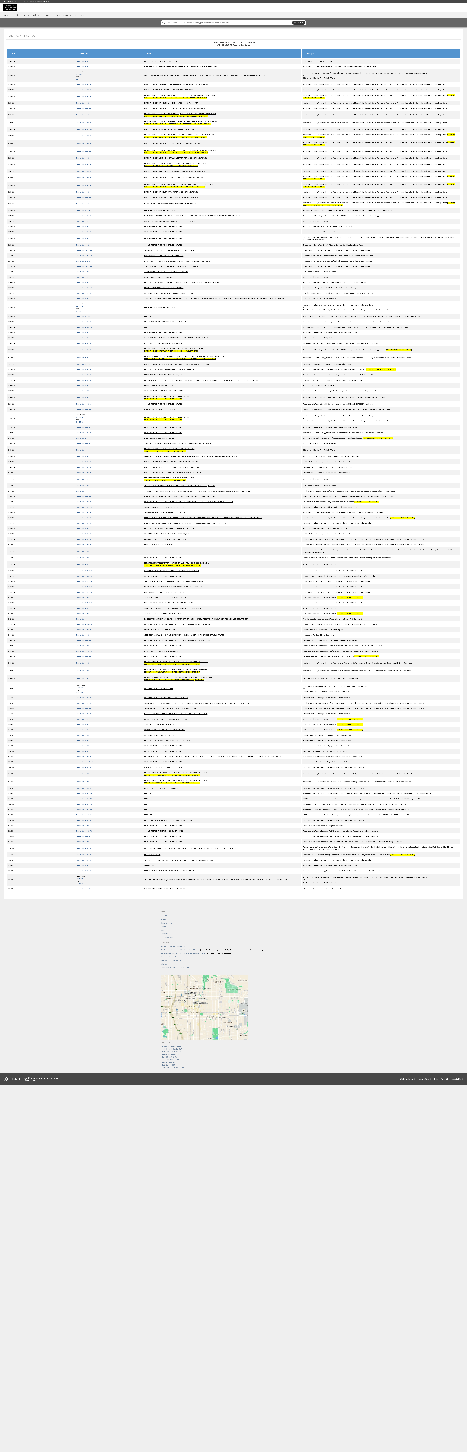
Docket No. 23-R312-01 (83, 249)
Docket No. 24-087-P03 (83, 814)
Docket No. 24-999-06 (82, 490)
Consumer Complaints (169, 953)
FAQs (162, 926)
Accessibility (457, 1119)
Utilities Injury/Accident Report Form (173, 943)
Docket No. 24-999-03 (82, 292)
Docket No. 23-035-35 (82, 226)
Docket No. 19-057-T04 (83, 66)
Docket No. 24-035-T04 (83, 841)
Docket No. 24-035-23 (82, 734)
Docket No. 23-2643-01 (83, 363)
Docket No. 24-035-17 (82, 456)
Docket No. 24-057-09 (82, 408)
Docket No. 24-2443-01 (83, 888)
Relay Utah (164, 960)
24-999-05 (78, 73)
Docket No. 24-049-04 (82, 231)
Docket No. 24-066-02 (82, 321)
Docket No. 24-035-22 (82, 825)
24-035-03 (78, 687)
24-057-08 (78, 305)
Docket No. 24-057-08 (82, 522)
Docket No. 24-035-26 (82, 403)
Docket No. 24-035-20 (82, 390)
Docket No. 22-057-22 (82, 678)
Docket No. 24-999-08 (82, 656)
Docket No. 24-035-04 (82, 84)
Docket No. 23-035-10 (82, 385)
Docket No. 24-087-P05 (83, 803)
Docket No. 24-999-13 (82, 220)
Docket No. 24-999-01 (82, 618)
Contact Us (164, 930)
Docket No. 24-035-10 (82, 60)
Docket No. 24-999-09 (82, 538)
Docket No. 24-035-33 (82, 662)
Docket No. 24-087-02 (82, 215)
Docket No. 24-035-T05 (83, 650)
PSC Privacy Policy (167, 933)
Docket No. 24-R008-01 (83, 575)
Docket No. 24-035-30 (82, 781)
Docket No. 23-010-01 (82, 461)
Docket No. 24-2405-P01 (83, 316)
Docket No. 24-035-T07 (83, 238)
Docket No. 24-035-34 (82, 528)
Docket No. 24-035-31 (82, 773)
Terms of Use (424, 1119)
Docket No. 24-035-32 (82, 670)
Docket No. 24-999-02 (82, 379)
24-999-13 (78, 78)
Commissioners (166, 919)
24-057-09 (78, 310)
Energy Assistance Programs (171, 957)
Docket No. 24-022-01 (82, 244)
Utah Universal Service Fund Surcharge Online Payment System (196, 950)
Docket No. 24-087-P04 (83, 809)
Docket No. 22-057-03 (82, 432)
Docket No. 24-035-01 (82, 369)
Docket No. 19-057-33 (82, 357)
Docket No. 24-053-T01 (83, 750)
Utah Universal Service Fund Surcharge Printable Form (218, 946)
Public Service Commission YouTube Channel (177, 964)
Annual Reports (166, 912)
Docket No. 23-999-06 (82, 501)
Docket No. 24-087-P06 (83, 798)
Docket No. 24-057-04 (82, 496)
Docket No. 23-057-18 (82, 437)
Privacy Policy (441, 1119)
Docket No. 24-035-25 (82, 557)
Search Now (298, 22)
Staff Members (166, 923)
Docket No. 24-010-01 (82, 639)
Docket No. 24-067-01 (82, 847)
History (163, 916)
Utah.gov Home (407, 1119)
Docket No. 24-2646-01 (83, 210)
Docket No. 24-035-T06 (83, 645)
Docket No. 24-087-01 (82, 342)
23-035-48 (78, 692)
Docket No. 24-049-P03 (83, 326)
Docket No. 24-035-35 (82, 282)
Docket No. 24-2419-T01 (83, 761)
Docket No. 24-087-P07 (83, 793)
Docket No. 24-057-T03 (83, 287)
